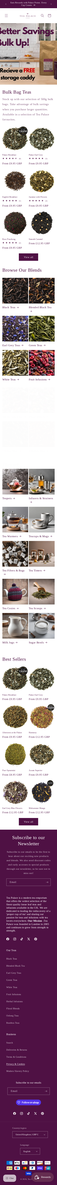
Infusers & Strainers (41, 498)
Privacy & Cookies (15, 1064)
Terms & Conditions (16, 1057)
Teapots (7, 498)
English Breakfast (9, 197)
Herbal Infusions (12, 416)
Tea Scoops (35, 608)
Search (9, 1043)
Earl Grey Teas (11, 345)
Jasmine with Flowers (38, 197)
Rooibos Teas (37, 450)
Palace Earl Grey (36, 155)
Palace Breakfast (9, 155)
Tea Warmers (10, 536)
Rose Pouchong (9, 239)
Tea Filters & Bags (13, 570)
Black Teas (9, 307)
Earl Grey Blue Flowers (12, 808)
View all (28, 257)
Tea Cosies (8, 608)
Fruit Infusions (38, 379)
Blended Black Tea (40, 307)
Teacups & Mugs (39, 536)
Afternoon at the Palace (12, 732)
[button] (6, 15)
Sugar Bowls (36, 642)
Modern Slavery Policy (17, 1071)
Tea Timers (35, 570)
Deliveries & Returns (16, 1050)
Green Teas (35, 345)
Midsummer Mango (37, 808)
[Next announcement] (51, 4)
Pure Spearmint (8, 770)
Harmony (33, 732)
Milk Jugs (8, 642)
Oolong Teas (10, 450)
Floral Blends (37, 416)
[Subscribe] (47, 882)
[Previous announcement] (5, 4)
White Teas (9, 379)
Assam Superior (35, 770)
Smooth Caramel (36, 239)
